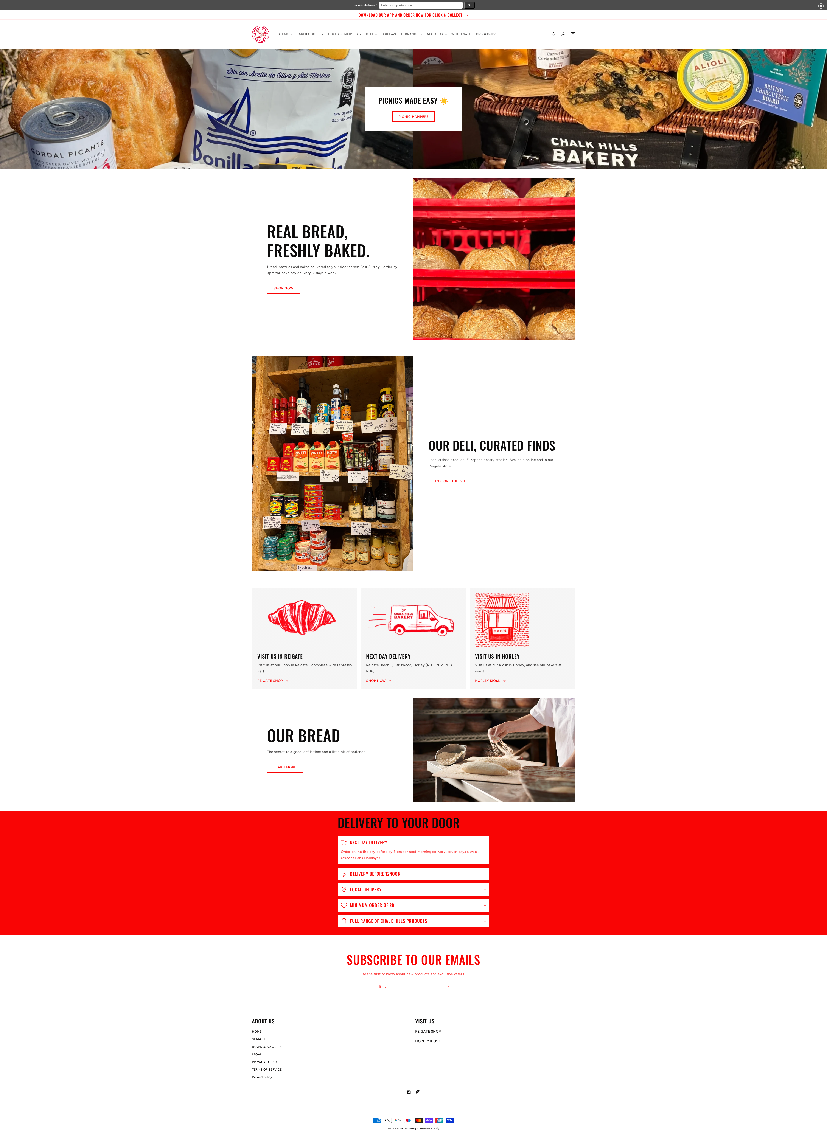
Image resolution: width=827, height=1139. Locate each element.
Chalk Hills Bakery (407, 1128)
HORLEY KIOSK (488, 681)
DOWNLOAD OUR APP (269, 1047)
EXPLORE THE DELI (451, 481)
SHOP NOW (284, 288)
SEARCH (258, 1039)
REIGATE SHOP (270, 681)
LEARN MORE (285, 767)
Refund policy (262, 1077)
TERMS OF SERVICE (267, 1069)
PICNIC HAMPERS (414, 117)
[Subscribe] (447, 987)
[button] (820, 6)
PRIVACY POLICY (265, 1062)
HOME (256, 1031)
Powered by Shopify (428, 1128)
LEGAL (257, 1054)
